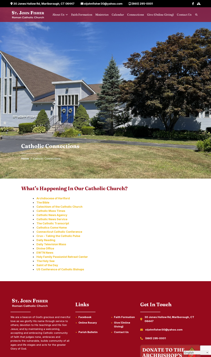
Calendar (118, 14)
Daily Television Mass (51, 244)
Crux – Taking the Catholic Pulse (58, 236)
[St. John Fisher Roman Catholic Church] (28, 14)
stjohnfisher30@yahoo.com (102, 3)
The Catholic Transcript (52, 223)
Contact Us (184, 14)
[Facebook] (193, 4)
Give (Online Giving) (160, 14)
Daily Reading (45, 240)
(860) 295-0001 (142, 3)
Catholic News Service (51, 219)
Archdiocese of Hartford (53, 198)
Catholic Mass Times (50, 210)
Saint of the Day (47, 265)
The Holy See (45, 261)
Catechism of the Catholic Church (59, 206)
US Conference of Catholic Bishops (60, 269)
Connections (135, 14)
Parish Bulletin (88, 332)
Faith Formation (81, 14)
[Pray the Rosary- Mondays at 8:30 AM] (198, 4)
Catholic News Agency (51, 215)
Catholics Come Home (51, 227)
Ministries (102, 14)
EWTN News (44, 252)
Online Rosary (87, 322)
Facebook (84, 317)
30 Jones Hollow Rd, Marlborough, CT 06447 (43, 3)
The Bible (42, 202)
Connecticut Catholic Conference (59, 231)
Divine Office (45, 248)
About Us (58, 14)
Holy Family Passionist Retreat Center (62, 256)
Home (25, 158)
